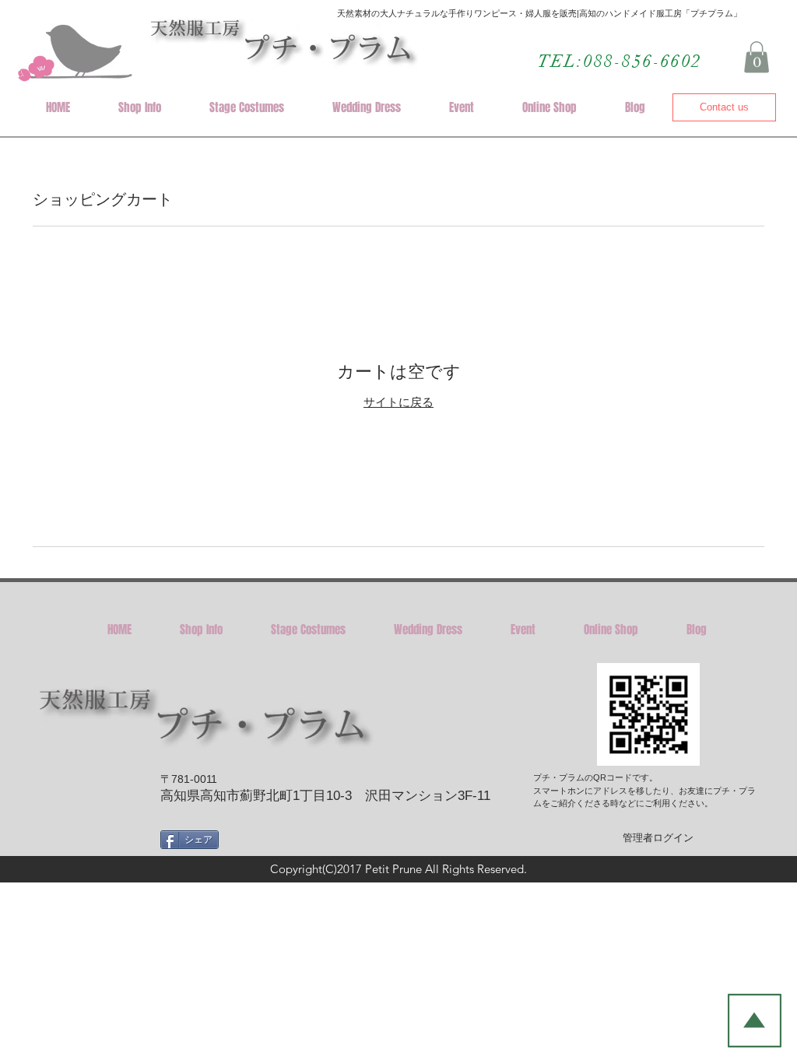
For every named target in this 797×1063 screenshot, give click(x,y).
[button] (756, 57)
